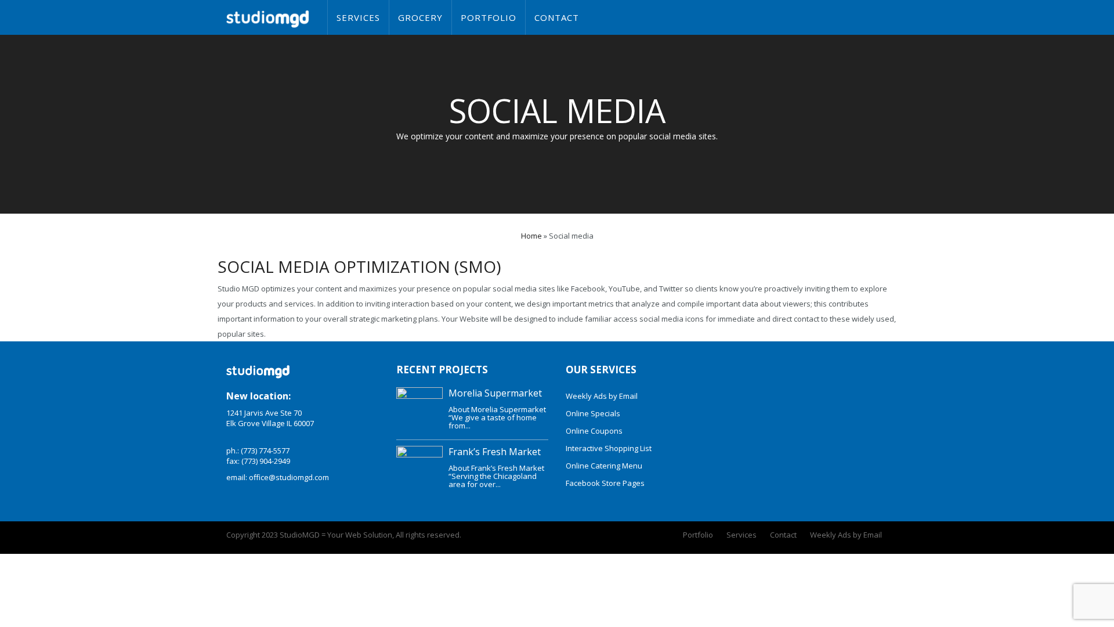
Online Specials (593, 413)
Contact (556, 17)
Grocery (420, 17)
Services (358, 17)
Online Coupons (594, 431)
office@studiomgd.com (289, 477)
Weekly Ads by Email (602, 396)
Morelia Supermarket (495, 393)
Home (531, 235)
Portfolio (488, 17)
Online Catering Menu (604, 465)
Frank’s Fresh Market (495, 451)
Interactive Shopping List (609, 448)
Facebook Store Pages (605, 483)
